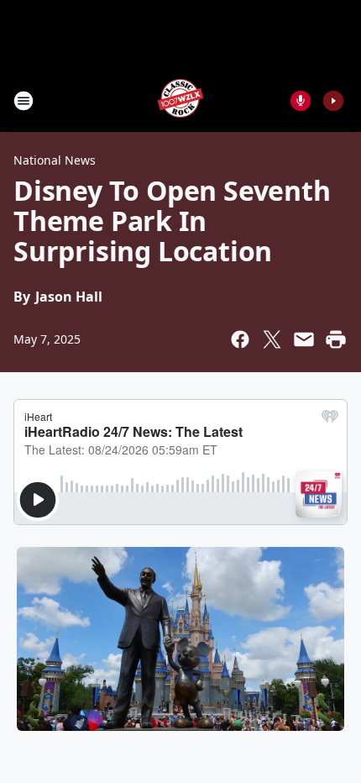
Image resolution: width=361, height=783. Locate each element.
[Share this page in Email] (304, 339)
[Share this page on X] (272, 339)
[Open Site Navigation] (23, 101)
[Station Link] (180, 100)
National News (54, 160)
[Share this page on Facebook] (240, 339)
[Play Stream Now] (333, 101)
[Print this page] (336, 339)
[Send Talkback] (300, 101)
